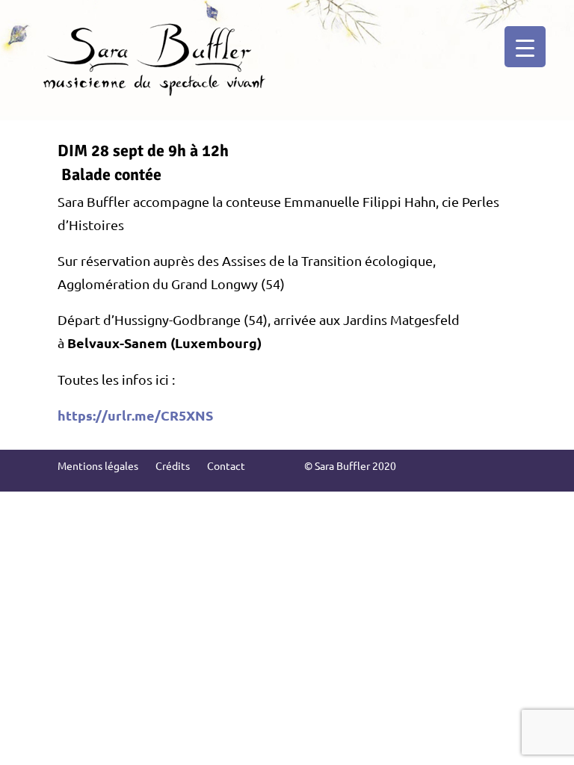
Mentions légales (98, 465)
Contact (226, 465)
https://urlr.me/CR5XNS (135, 415)
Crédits (172, 465)
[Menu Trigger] (525, 46)
